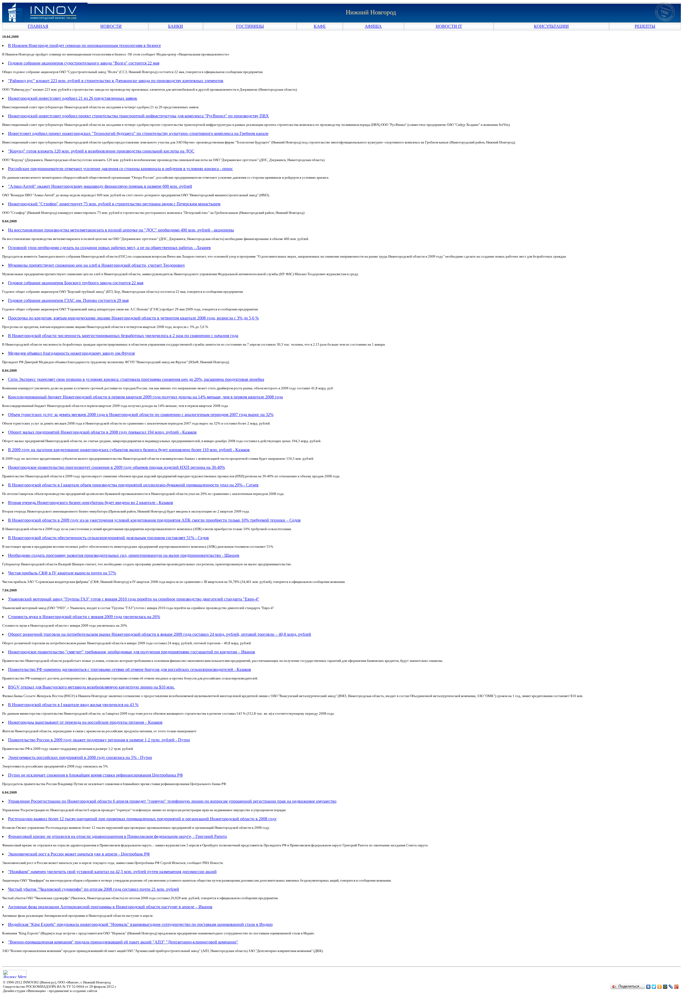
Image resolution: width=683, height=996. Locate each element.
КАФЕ (320, 26)
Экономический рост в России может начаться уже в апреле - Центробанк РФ (79, 854)
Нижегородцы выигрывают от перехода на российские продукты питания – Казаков (85, 722)
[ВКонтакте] (648, 986)
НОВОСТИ (111, 26)
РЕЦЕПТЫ (645, 26)
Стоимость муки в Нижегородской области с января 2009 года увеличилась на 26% (84, 616)
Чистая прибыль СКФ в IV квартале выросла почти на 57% (62, 573)
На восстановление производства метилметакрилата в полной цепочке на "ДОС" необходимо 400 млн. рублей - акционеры (121, 230)
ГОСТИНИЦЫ (250, 26)
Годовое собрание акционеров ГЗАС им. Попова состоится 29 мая (68, 300)
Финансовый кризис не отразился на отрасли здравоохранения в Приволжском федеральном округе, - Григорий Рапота (117, 836)
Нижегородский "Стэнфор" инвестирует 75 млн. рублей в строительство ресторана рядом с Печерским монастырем (114, 204)
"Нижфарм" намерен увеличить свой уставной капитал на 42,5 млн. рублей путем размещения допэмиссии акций (112, 871)
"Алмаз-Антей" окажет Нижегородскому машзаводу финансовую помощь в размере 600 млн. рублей (100, 186)
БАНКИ (175, 26)
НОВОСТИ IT (449, 26)
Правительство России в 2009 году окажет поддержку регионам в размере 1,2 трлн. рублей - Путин (99, 740)
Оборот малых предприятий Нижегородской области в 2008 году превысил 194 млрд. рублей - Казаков (102, 432)
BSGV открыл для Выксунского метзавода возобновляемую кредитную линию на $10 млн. (91, 687)
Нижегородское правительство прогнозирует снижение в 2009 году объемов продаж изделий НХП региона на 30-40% (116, 467)
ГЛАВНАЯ (38, 26)
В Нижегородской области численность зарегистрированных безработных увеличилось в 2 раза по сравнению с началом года (123, 335)
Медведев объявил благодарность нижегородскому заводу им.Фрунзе (71, 353)
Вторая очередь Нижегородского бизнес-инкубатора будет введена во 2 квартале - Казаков (90, 502)
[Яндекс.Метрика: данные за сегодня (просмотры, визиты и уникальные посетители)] (14, 974)
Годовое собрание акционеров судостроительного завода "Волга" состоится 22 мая (83, 63)
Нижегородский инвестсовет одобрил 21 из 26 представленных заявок (72, 98)
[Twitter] (654, 986)
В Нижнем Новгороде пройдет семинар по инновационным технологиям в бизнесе (84, 45)
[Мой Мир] (665, 986)
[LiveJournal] (671, 986)
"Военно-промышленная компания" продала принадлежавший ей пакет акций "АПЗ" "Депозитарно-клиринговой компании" (123, 942)
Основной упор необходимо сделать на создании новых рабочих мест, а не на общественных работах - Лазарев (109, 247)
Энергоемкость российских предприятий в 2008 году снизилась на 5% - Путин (80, 757)
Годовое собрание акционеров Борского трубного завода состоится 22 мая (75, 283)
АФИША (373, 26)
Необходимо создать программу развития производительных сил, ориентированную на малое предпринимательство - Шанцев (123, 555)
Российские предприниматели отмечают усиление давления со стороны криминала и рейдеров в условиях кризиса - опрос (120, 168)
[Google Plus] (676, 986)
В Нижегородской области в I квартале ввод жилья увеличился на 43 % (73, 704)
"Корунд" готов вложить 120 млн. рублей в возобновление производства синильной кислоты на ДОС (101, 151)
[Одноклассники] (659, 986)
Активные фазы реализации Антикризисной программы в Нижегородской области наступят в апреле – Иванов (110, 907)
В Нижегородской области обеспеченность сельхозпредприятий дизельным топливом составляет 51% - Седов (108, 537)
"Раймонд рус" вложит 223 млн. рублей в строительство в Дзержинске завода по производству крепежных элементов (115, 80)
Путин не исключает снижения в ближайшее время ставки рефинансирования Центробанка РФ (95, 775)
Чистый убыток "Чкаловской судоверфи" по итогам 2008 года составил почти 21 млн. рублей (93, 889)
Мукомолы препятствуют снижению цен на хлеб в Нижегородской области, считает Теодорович (96, 265)
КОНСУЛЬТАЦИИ (551, 26)
